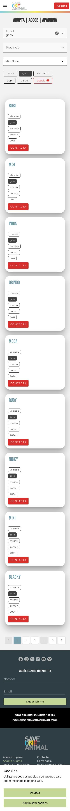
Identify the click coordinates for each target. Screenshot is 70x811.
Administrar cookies (35, 803)
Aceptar (35, 792)
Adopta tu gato (12, 760)
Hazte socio (44, 760)
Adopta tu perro (13, 757)
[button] (57, 33)
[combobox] (35, 33)
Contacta (43, 757)
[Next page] (61, 640)
